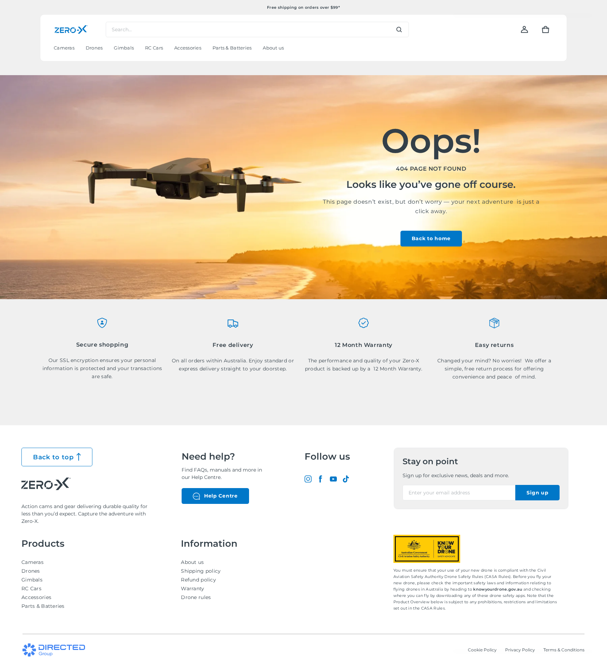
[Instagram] (308, 479)
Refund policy (198, 580)
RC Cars (31, 588)
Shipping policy (201, 571)
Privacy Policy (520, 649)
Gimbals (32, 580)
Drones (30, 571)
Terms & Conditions (564, 649)
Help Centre (221, 496)
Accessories (36, 597)
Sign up (537, 492)
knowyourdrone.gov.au (498, 589)
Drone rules (196, 597)
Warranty (192, 588)
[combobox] (257, 29)
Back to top (53, 457)
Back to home (431, 238)
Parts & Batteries (43, 606)
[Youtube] (333, 479)
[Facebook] (320, 479)
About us (192, 562)
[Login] (524, 29)
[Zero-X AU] (71, 29)
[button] (545, 29)
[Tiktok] (346, 479)
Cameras (32, 562)
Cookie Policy (482, 649)
